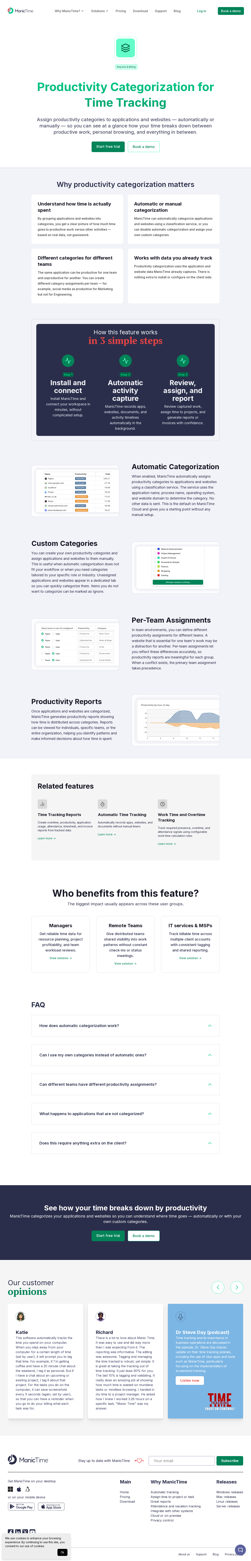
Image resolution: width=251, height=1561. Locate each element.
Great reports (161, 1501)
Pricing (121, 11)
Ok (62, 1552)
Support (161, 11)
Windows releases (229, 1492)
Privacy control (162, 1520)
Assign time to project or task (172, 1497)
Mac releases (226, 1497)
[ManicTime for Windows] (10, 1489)
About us (184, 1554)
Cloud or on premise (166, 1516)
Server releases (228, 1506)
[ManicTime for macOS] (19, 1489)
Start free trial (108, 146)
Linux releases (227, 1501)
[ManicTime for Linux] (27, 1489)
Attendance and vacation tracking (176, 1506)
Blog (177, 11)
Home (124, 1492)
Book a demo (231, 11)
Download (140, 11)
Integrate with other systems (172, 1511)
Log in (201, 11)
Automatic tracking (165, 1492)
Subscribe (229, 1461)
